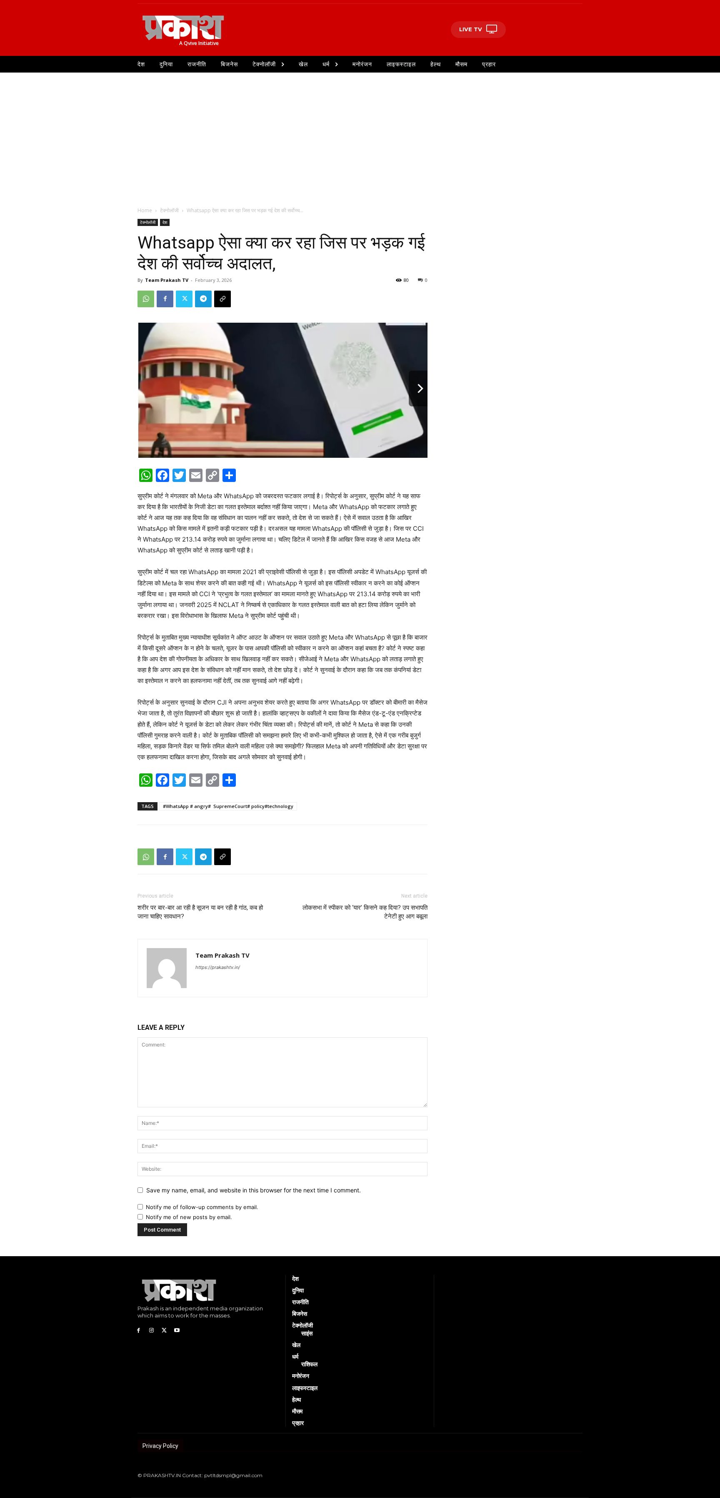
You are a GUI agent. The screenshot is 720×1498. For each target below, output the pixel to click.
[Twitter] (184, 299)
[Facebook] (165, 299)
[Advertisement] (360, 135)
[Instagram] (151, 1329)
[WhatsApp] (146, 299)
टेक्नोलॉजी (169, 210)
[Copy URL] (222, 299)
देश (164, 222)
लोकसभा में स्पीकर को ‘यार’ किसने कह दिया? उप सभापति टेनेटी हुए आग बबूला (365, 912)
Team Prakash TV (166, 280)
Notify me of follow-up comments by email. (202, 1207)
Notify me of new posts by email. (189, 1217)
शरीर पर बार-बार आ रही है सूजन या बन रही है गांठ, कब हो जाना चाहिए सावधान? (200, 912)
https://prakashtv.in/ (217, 967)
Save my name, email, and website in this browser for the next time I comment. (253, 1190)
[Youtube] (176, 1329)
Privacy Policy (160, 1446)
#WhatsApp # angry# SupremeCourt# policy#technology (228, 806)
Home (145, 210)
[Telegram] (203, 299)
